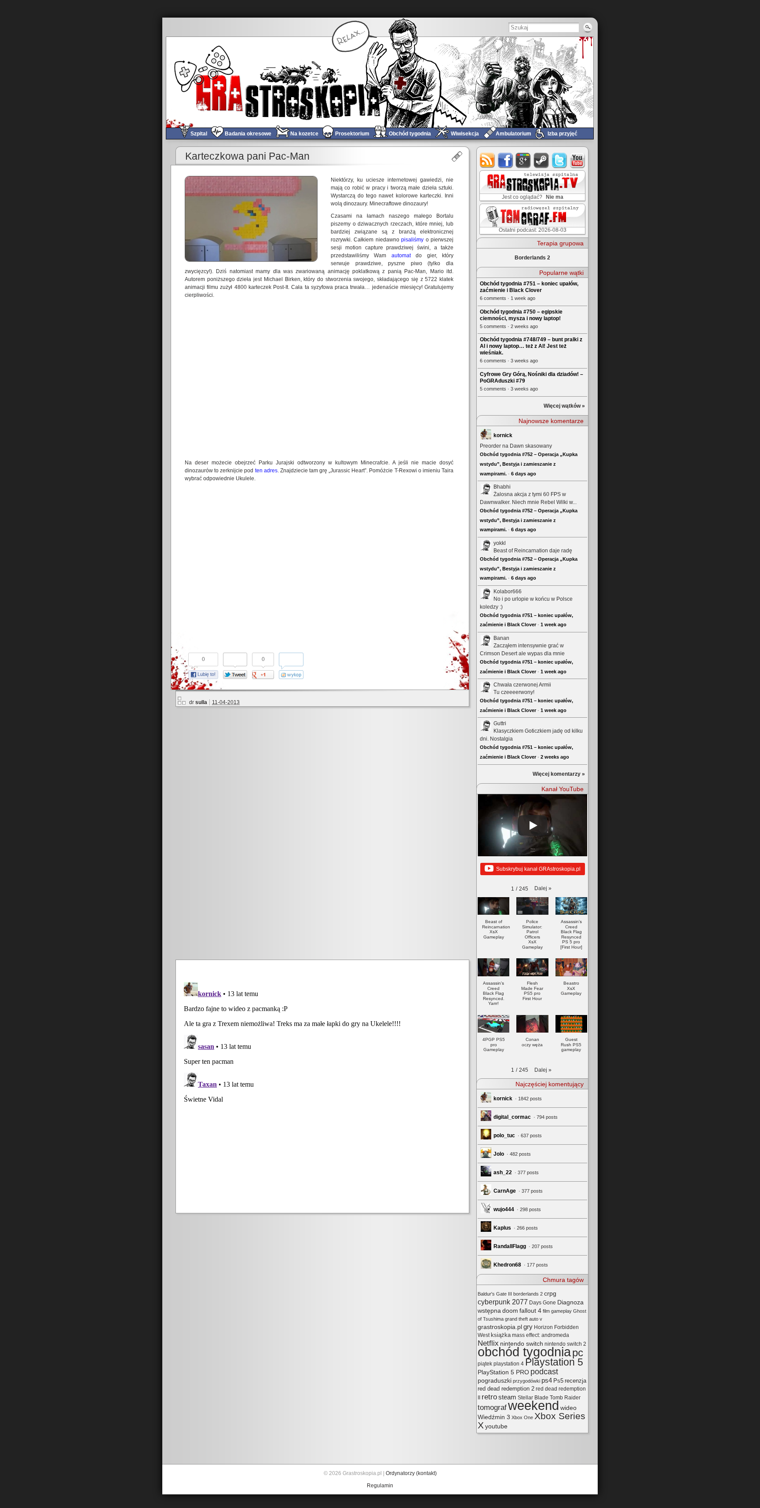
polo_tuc (504, 1135)
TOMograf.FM (531, 219)
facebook (505, 160)
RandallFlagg (509, 1246)
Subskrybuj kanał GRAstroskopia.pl (538, 869)
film (546, 1311)
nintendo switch (521, 1343)
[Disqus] (325, 832)
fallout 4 (530, 1310)
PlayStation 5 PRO (503, 1372)
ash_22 (502, 1172)
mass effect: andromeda (540, 1335)
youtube (578, 160)
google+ (523, 160)
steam (541, 160)
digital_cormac (512, 1117)
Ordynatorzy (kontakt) (411, 1473)
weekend (533, 1405)
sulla (201, 702)
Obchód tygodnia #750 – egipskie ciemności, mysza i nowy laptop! (521, 315)
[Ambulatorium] (456, 156)
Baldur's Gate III (495, 1293)
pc (577, 1352)
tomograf (492, 1407)
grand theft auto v (523, 1319)
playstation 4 (508, 1364)
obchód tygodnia (524, 1351)
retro (489, 1396)
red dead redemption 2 (506, 1388)
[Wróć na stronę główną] (380, 82)
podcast (544, 1371)
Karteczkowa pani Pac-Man (247, 156)
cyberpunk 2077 (503, 1302)
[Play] (533, 825)
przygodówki (526, 1381)
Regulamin (380, 1485)
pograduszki (495, 1380)
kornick (502, 435)
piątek (485, 1363)
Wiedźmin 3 (494, 1416)
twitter (560, 160)
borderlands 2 (528, 1293)
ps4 (546, 1380)
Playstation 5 (554, 1362)
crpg (550, 1293)
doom (510, 1310)
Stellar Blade (533, 1397)
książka (501, 1335)
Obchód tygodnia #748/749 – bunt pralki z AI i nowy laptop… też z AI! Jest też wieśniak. (531, 346)
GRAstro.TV (531, 186)
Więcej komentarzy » (559, 774)
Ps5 (558, 1380)
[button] (543, 888)
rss (487, 160)
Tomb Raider (565, 1398)
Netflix (488, 1343)
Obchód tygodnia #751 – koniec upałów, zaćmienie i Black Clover (529, 287)
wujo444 (503, 1209)
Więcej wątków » (564, 406)
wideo (568, 1407)
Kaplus (502, 1228)
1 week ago (553, 624)
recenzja (575, 1381)
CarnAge (504, 1191)
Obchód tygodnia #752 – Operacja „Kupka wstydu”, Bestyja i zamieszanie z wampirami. (528, 464)
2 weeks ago (555, 756)
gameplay (561, 1311)
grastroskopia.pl (500, 1327)
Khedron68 (507, 1265)
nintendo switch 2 (565, 1344)
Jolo (498, 1154)
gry (528, 1326)
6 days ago (523, 473)
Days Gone (542, 1302)
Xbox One (522, 1417)
